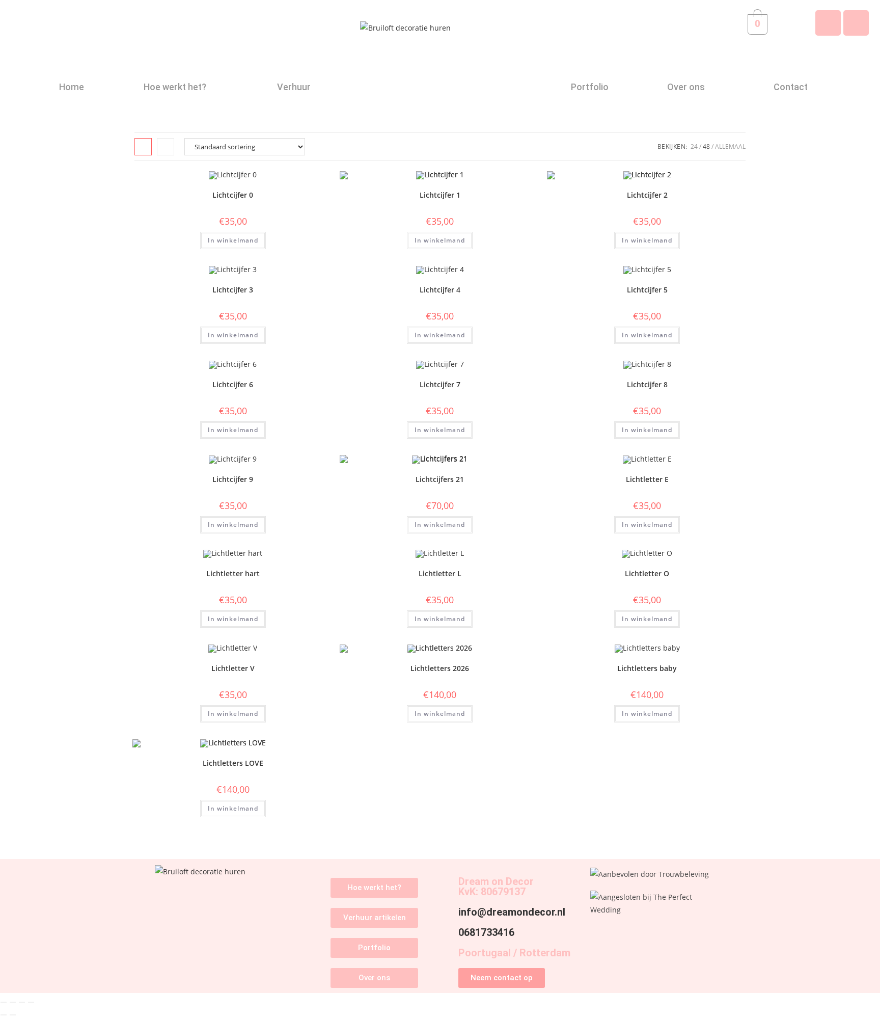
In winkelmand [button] (233, 240)
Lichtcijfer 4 (440, 289)
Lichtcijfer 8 (647, 384)
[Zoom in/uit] (3, 1002)
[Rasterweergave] (143, 146)
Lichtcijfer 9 (232, 479)
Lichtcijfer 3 (232, 289)
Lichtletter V (233, 668)
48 (706, 146)
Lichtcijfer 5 (647, 289)
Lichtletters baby (647, 668)
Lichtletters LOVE (233, 763)
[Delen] (21, 1002)
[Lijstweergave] (165, 146)
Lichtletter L (440, 573)
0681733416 (486, 932)
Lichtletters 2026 (439, 668)
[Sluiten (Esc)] (31, 1002)
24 (694, 146)
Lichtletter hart (233, 573)
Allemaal (730, 146)
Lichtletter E (647, 479)
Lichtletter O (647, 573)
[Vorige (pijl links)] (3, 1015)
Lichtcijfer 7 (440, 384)
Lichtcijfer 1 (440, 195)
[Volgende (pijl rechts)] (12, 1015)
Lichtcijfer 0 (232, 195)
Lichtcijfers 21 (440, 479)
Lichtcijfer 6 (232, 384)
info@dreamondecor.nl (511, 912)
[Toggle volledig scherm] (12, 1002)
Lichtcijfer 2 (647, 195)
